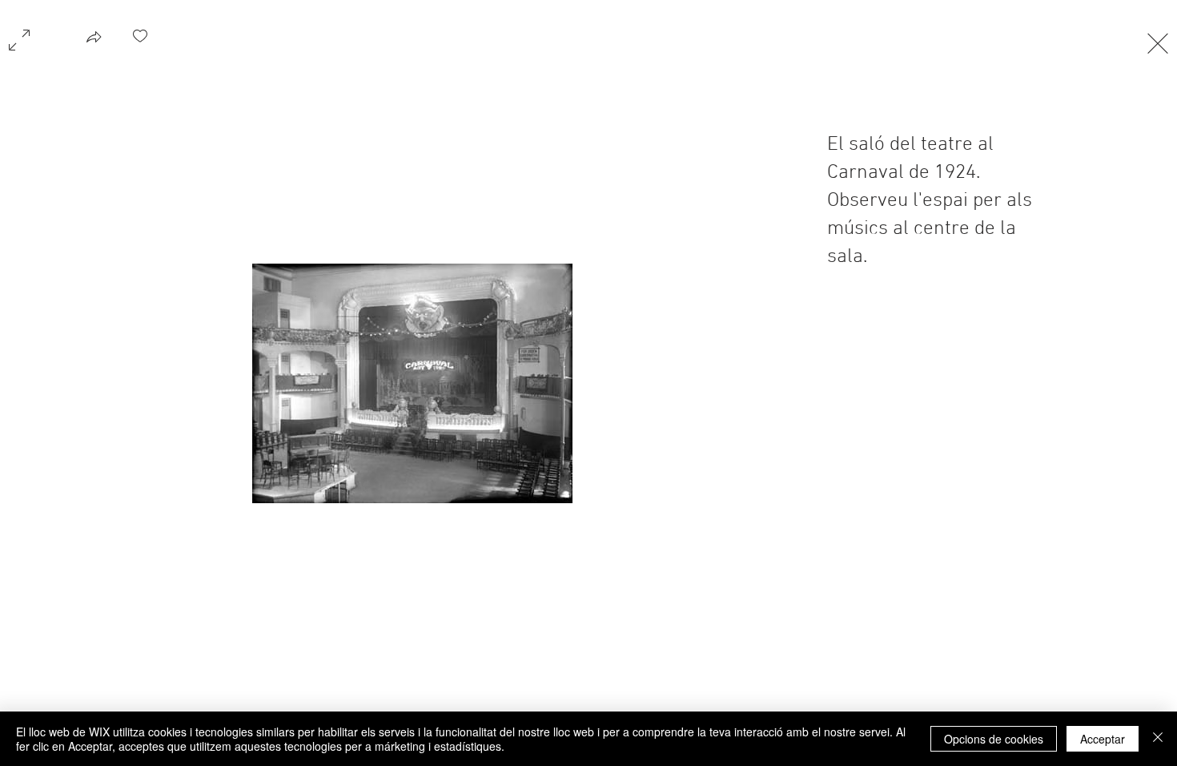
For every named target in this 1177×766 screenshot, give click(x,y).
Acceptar (1102, 739)
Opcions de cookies (993, 739)
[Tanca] (1157, 738)
